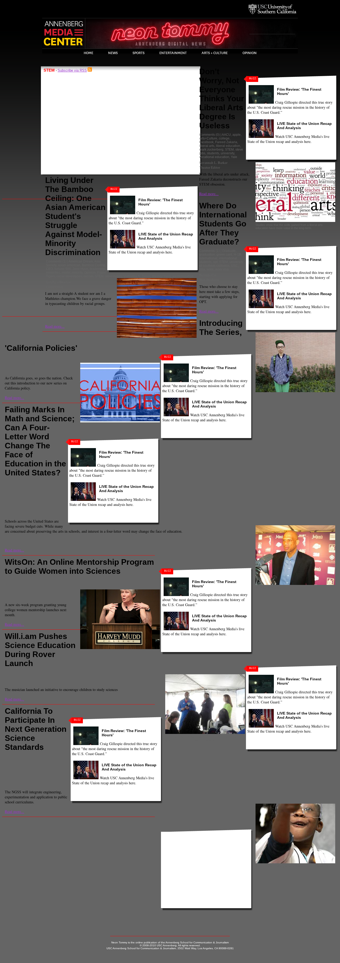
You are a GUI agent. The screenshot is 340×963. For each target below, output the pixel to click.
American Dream (81, 261)
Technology (14, 504)
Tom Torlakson (16, 775)
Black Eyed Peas (40, 672)
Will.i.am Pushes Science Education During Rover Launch (40, 650)
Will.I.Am (188, 672)
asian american (69, 265)
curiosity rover (88, 672)
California (35, 357)
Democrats (104, 357)
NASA (123, 672)
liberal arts (206, 146)
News (113, 53)
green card (224, 254)
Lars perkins (109, 672)
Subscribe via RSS (72, 70)
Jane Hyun (80, 269)
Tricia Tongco (16, 593)
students (213, 153)
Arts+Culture (208, 138)
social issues (69, 361)
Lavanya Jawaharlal (37, 489)
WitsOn (11, 587)
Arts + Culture (215, 53)
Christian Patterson (19, 366)
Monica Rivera (16, 678)
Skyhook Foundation (42, 496)
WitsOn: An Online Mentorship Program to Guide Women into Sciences (79, 566)
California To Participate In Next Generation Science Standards (35, 729)
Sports (138, 53)
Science (119, 584)
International (208, 258)
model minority (72, 272)
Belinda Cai (207, 275)
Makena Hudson (17, 780)
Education (120, 357)
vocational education (214, 157)
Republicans (49, 361)
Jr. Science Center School (33, 763)
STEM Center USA (40, 500)
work (210, 269)
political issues (16, 361)
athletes (36, 482)
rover (133, 672)
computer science (53, 580)
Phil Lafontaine (28, 771)
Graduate (229, 251)
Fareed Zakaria (226, 142)
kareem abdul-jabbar (34, 485)
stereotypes (113, 276)
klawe (143, 580)
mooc (85, 584)
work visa (222, 269)
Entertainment (173, 53)
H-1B (237, 254)
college (224, 138)
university (227, 153)
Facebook (206, 142)
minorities (53, 272)
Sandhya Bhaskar (58, 281)
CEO (49, 269)
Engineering (77, 580)
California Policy (82, 357)
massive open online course (36, 584)
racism (88, 276)
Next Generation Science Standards (33, 765)
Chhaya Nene (15, 509)
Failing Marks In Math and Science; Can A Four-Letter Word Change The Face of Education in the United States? (40, 441)
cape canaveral (65, 672)
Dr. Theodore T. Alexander (40, 760)
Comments (54, 261)
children (11, 485)
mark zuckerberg (211, 149)
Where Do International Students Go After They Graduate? (223, 223)
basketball (50, 482)
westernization (182, 276)
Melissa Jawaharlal (19, 493)
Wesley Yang (161, 276)
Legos (58, 489)
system (176, 672)
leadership (97, 269)
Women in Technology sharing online (44, 587)
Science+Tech (16, 496)
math (61, 584)
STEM (99, 276)
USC (234, 266)
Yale (234, 157)
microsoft (73, 584)
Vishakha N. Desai (137, 276)
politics (33, 361)
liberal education (228, 146)
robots (53, 493)
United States (100, 361)
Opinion (250, 53)
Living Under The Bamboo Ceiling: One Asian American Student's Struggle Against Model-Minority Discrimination (75, 216)
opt (215, 262)
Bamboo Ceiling (93, 265)
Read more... (55, 326)
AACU (226, 135)
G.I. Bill (134, 357)
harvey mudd (96, 580)
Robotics (41, 493)
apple (236, 135)
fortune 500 (62, 269)
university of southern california (221, 264)
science (106, 584)
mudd (95, 584)
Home (88, 53)
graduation (207, 254)
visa (202, 269)
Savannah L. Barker (213, 162)
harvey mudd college (123, 580)
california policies (56, 357)
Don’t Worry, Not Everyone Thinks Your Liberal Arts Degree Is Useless (221, 98)
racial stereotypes (69, 276)
